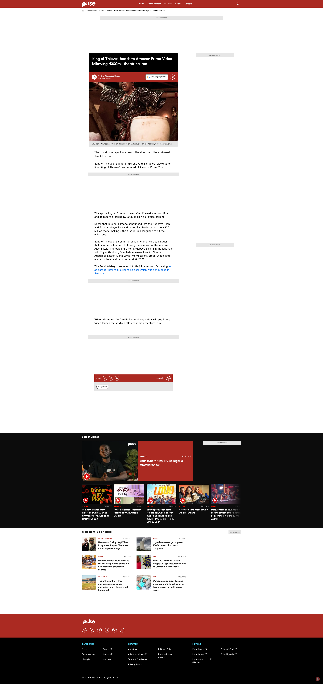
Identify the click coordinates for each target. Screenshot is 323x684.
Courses (107, 659)
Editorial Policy (165, 649)
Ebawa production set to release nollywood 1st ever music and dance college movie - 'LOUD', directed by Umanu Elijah (160, 515)
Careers (188, 4)
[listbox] (161, 504)
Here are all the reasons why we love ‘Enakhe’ (193, 511)
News (141, 4)
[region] (161, 504)
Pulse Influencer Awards (165, 655)
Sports (178, 4)
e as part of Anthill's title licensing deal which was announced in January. (132, 270)
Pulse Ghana (198, 649)
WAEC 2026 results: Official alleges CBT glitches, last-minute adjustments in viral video (169, 563)
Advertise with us (136, 654)
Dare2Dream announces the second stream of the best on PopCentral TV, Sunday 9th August (226, 514)
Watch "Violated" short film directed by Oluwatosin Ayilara (127, 512)
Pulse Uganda (227, 654)
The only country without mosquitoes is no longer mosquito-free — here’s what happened (113, 585)
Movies (101, 10)
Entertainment (154, 4)
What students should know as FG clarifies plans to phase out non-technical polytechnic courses (113, 565)
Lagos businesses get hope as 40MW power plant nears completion (168, 545)
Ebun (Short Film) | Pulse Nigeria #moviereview (161, 463)
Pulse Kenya (198, 654)
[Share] (172, 77)
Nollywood (102, 387)
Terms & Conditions (137, 659)
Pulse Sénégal (227, 649)
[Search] (238, 4)
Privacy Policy (135, 664)
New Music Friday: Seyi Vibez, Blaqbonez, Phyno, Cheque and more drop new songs (114, 545)
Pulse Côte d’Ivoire (197, 661)
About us (132, 649)
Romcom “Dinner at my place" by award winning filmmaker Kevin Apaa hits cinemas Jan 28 (95, 514)
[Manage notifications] (318, 679)
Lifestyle (168, 4)
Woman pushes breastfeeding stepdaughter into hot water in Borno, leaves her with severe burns (168, 585)
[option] (97, 505)
